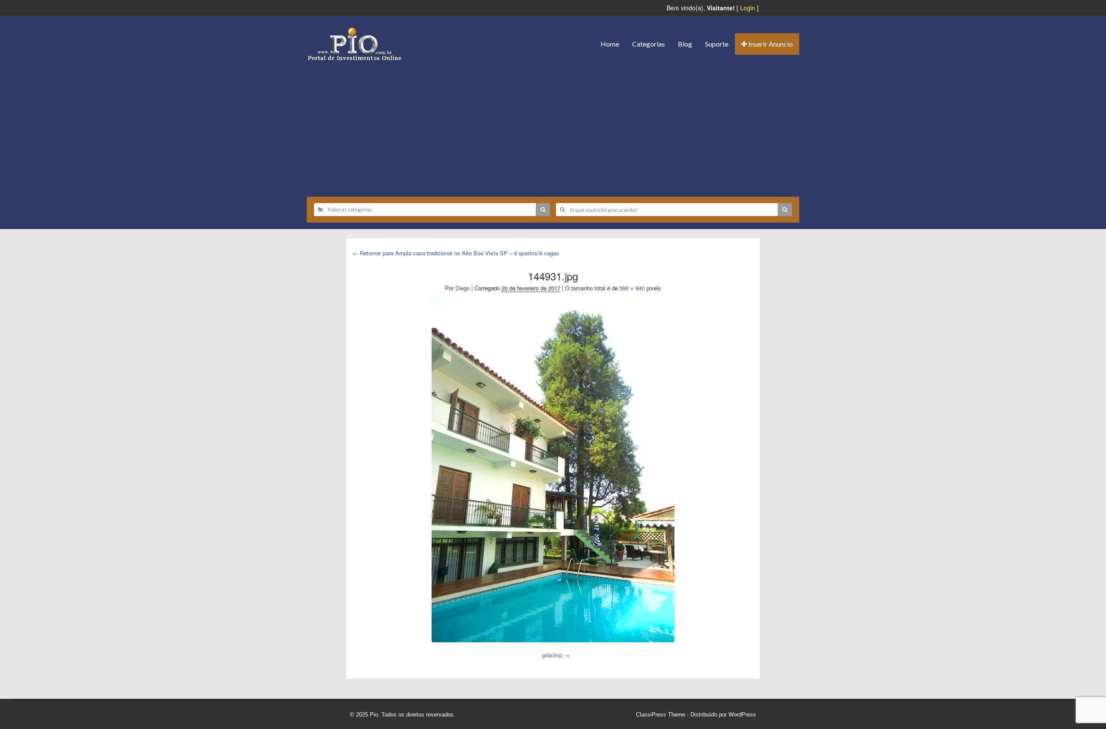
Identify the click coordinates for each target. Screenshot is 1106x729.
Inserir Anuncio (770, 44)
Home (610, 44)
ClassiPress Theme (660, 714)
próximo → (555, 655)
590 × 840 (632, 288)
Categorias (648, 44)
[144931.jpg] (553, 469)
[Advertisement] (553, 125)
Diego (462, 288)
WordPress (742, 714)
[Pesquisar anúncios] (543, 209)
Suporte (716, 44)
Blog (685, 44)
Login (747, 7)
